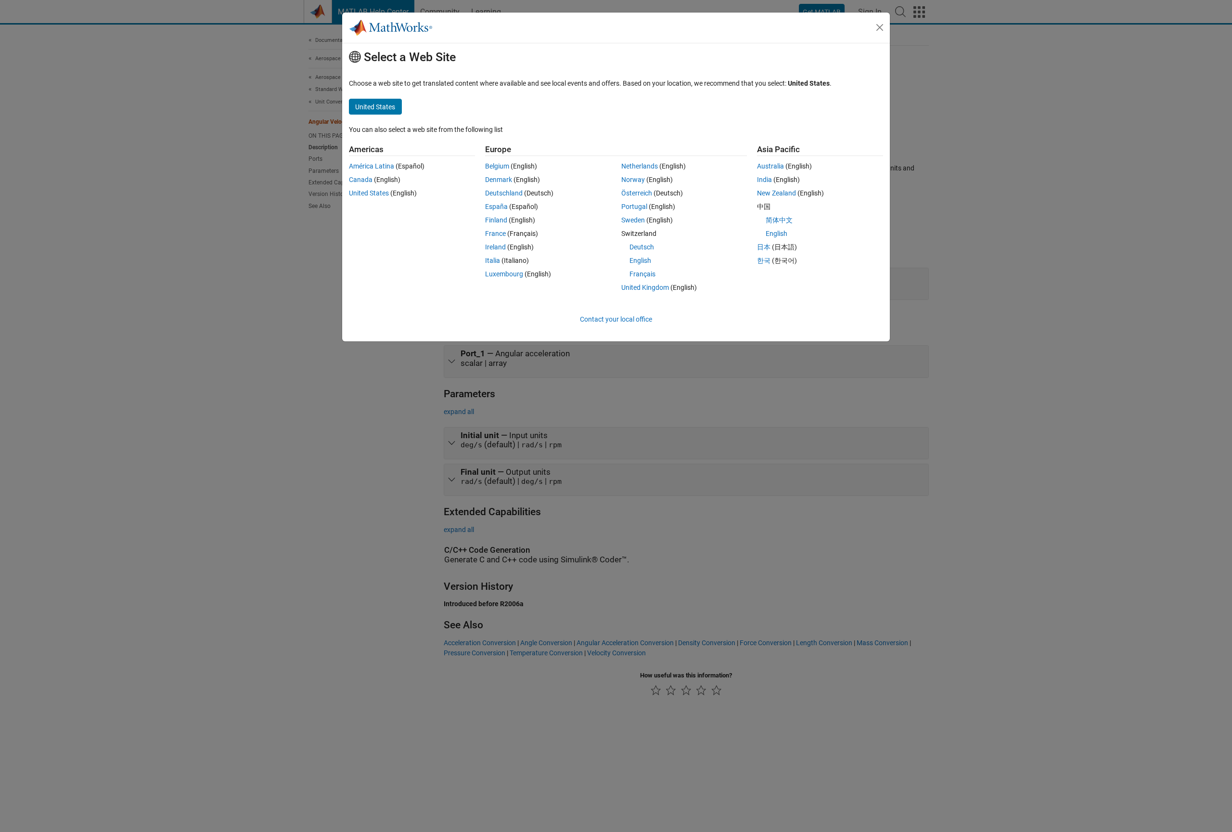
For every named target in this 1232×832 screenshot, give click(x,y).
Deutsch (641, 247)
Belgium (497, 166)
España (496, 206)
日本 (763, 247)
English (640, 260)
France (495, 233)
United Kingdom (645, 287)
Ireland (495, 247)
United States (369, 193)
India (764, 179)
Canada (360, 179)
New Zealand (776, 193)
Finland (496, 220)
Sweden (633, 220)
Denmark (498, 179)
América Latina (371, 166)
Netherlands (639, 166)
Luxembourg (504, 274)
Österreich (636, 193)
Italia (492, 260)
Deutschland (504, 193)
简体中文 (779, 220)
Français (642, 274)
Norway (633, 179)
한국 (763, 260)
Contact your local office (616, 319)
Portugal (634, 206)
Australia (770, 166)
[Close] (879, 27)
